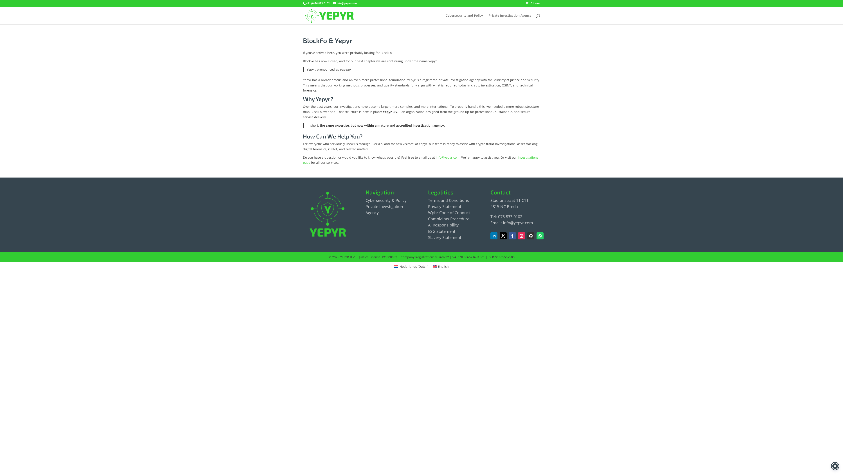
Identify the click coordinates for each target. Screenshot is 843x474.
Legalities (440, 192)
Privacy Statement (444, 206)
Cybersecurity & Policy (386, 200)
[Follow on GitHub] (530, 235)
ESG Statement (441, 231)
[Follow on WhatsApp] (540, 235)
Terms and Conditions (448, 200)
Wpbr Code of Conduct (449, 212)
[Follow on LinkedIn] (493, 235)
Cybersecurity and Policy (464, 16)
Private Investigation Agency (510, 16)
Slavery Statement (444, 237)
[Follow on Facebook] (503, 235)
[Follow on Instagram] (521, 235)
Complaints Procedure (448, 218)
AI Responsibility (443, 225)
